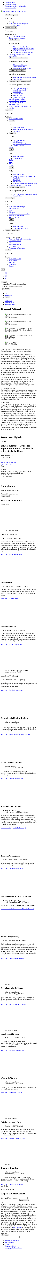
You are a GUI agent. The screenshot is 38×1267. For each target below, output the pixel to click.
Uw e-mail (5, 1198)
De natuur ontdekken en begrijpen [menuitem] (20, 185)
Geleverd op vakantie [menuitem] (20, 97)
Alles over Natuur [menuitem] (18, 226)
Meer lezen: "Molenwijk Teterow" (12, 1092)
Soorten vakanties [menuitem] (11, 27)
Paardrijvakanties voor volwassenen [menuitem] (24, 176)
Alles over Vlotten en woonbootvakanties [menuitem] (20, 66)
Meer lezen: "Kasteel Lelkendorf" (11, 644)
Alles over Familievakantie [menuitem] (21, 47)
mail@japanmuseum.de (8, 462)
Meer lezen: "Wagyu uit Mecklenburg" (13, 828)
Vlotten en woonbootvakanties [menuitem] (18, 58)
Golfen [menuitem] (11, 165)
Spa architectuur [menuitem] (14, 217)
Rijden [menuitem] (11, 167)
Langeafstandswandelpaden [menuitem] (22, 144)
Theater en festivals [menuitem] (15, 244)
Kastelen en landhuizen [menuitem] (16, 216)
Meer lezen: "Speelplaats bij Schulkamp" (14, 1004)
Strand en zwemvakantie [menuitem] (17, 38)
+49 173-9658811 (6, 464)
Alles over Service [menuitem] (15, 259)
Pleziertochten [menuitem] (17, 196)
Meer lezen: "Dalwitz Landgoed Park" (13, 1138)
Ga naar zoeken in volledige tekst (15, 6)
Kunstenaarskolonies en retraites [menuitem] (19, 214)
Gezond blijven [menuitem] (18, 93)
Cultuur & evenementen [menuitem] (12, 230)
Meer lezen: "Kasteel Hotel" (10, 598)
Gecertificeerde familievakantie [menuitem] (23, 52)
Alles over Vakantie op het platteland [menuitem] (24, 77)
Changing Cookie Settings (13, 1248)
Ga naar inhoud (10, 2)
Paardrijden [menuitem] (16, 178)
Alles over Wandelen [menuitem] (19, 140)
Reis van (3, 494)
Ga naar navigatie (10, 4)
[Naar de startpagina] (13, 11)
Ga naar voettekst (10, 8)
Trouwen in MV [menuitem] (14, 104)
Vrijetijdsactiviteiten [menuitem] (19, 50)
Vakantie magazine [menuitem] (11, 15)
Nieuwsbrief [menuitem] (13, 260)
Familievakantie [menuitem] (14, 40)
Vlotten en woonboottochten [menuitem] (22, 68)
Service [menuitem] (8, 250)
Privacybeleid (17, 1227)
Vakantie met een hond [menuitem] (16, 102)
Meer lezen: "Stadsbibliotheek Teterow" (13, 778)
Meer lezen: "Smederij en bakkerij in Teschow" (16, 734)
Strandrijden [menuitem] (17, 181)
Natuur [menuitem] (12, 219)
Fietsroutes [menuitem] (16, 131)
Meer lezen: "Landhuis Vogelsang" (12, 690)
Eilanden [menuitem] (12, 212)
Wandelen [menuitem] (13, 133)
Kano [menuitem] (11, 149)
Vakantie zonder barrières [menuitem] (17, 99)
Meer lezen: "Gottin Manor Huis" (11, 554)
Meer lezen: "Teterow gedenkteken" (12, 1184)
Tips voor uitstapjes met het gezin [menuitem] (23, 49)
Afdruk (7, 1244)
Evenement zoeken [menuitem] (15, 241)
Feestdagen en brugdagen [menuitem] (17, 248)
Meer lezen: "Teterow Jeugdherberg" (12, 958)
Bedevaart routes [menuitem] (18, 145)
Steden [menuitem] (11, 210)
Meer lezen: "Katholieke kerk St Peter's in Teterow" (17, 909)
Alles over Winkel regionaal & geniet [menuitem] (25, 194)
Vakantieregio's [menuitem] (14, 208)
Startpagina (8, 301)
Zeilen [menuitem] (11, 163)
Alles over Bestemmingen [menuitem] (17, 207)
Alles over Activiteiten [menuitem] (16, 119)
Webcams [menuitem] (12, 262)
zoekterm (5, 286)
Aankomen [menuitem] (12, 264)
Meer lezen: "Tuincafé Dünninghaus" (13, 868)
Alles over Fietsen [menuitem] (19, 128)
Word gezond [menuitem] (17, 95)
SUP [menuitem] (10, 162)
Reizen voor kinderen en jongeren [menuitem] (20, 106)
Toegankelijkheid (10, 1246)
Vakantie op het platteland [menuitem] (17, 70)
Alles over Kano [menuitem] (18, 156)
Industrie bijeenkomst (12, 1241)
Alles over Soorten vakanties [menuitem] (18, 36)
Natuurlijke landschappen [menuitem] (21, 228)
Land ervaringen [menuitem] (18, 79)
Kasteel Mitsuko (10, 304)
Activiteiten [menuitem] (9, 110)
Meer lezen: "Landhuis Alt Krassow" (13, 1050)
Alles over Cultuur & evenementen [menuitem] (20, 239)
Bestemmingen (9, 302)
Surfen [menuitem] (11, 160)
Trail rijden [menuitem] (16, 180)
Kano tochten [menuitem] (17, 158)
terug (3, 269)
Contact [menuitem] (11, 266)
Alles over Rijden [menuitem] (18, 174)
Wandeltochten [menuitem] (17, 142)
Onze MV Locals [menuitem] (14, 25)
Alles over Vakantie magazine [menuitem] (18, 23)
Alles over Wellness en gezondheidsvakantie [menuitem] (20, 89)
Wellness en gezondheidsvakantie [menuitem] (20, 81)
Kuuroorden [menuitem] (17, 92)
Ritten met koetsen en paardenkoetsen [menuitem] (25, 183)
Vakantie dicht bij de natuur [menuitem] (17, 101)
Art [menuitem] (10, 242)
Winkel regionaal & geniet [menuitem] (17, 187)
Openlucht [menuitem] (12, 246)
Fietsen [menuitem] (12, 121)
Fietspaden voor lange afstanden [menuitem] (23, 129)
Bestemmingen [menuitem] (10, 198)
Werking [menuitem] (11, 108)
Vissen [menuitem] (11, 147)
